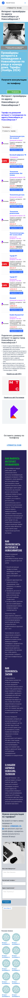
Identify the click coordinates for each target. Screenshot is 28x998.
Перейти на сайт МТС (14, 374)
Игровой (13, 298)
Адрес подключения (8, 888)
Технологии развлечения (14, 212)
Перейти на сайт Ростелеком (14, 397)
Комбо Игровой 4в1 (17, 315)
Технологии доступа (17, 195)
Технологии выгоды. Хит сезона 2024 (17, 234)
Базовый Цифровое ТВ (18, 155)
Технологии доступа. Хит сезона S (17, 137)
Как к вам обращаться (9, 868)
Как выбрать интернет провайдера (12, 461)
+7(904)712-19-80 (14, 8)
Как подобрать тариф (11, 671)
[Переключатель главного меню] (25, 2)
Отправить (6, 902)
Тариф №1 (13, 256)
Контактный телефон (8, 880)
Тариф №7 (13, 277)
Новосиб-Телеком (10, 2)
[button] (14, 461)
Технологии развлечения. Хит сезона (16, 173)
